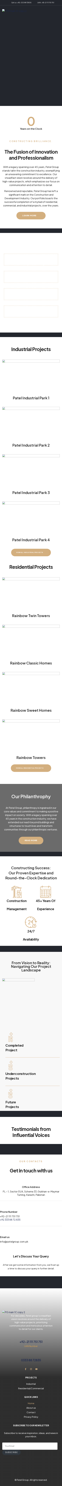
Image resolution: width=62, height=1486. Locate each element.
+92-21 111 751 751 (10, 1216)
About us (31, 1407)
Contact (31, 1412)
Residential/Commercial (31, 1388)
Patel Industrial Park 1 (31, 398)
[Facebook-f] (25, 1369)
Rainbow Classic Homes (31, 663)
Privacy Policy (31, 1416)
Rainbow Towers (31, 757)
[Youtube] (36, 1369)
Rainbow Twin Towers (31, 615)
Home (31, 1403)
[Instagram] (31, 1369)
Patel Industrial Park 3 (31, 492)
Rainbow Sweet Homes (31, 710)
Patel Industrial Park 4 (31, 539)
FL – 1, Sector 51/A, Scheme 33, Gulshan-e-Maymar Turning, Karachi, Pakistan (31, 1193)
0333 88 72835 (31, 1360)
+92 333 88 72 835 (10, 1219)
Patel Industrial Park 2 (31, 445)
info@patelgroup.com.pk (14, 1241)
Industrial (31, 1383)
